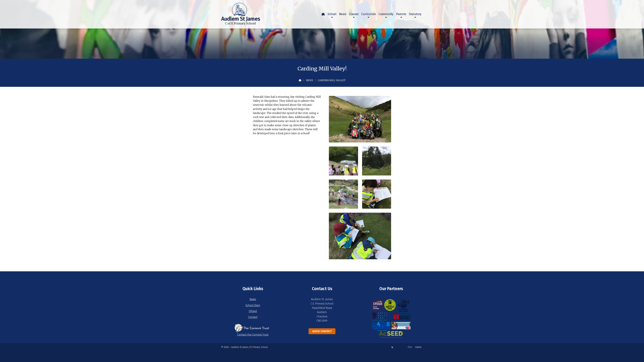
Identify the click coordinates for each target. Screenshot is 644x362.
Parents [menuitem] (401, 14)
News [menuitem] (342, 14)
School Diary (252, 305)
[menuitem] (323, 14)
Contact (252, 317)
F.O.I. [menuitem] (410, 347)
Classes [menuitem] (354, 14)
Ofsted (253, 311)
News (309, 80)
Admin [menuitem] (418, 347)
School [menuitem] (332, 14)
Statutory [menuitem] (415, 14)
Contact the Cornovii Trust (253, 334)
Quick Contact (322, 331)
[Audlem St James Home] (234, 8)
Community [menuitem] (386, 14)
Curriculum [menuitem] (368, 14)
